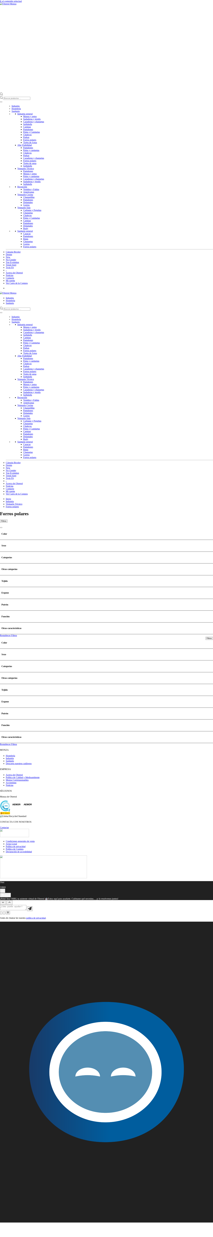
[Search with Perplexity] (8, 912)
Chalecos (27, 134)
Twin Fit (10, 267)
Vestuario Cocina (25, 194)
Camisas (27, 127)
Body (25, 228)
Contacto (10, 278)
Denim (9, 254)
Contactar (4, 827)
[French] (206, 293)
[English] (203, 293)
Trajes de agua (29, 163)
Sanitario (16, 111)
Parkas (26, 137)
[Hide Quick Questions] (3, 902)
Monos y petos (30, 116)
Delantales (28, 202)
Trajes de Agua (30, 142)
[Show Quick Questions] (9, 902)
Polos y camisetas (31, 150)
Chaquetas (28, 213)
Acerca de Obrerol (14, 273)
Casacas (27, 233)
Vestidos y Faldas (31, 189)
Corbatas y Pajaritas (32, 210)
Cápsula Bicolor (13, 252)
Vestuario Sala (23, 207)
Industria (16, 106)
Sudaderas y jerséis (32, 119)
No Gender (11, 259)
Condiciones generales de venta (20, 841)
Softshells (27, 124)
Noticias (9, 275)
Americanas (28, 192)
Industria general (25, 114)
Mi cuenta (10, 280)
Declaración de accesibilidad (19, 851)
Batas (25, 239)
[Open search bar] (1, 94)
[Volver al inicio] (8, 4)
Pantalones (28, 129)
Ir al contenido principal (11, 1)
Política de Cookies (14, 849)
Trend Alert (11, 265)
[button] (106, 1072)
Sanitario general (25, 231)
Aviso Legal (11, 844)
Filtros (3, 521)
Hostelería (16, 108)
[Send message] (30, 908)
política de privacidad (36, 918)
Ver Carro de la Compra (17, 283)
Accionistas (11, 782)
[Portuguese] (208, 293)
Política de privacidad (16, 846)
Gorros (26, 205)
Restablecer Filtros (8, 635)
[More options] (2, 891)
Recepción (22, 187)
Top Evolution (12, 262)
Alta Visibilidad (24, 145)
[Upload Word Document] (4, 912)
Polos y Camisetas (31, 132)
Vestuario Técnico (25, 168)
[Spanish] (211, 293)
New (8, 257)
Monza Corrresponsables (17, 780)
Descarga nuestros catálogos (19, 763)
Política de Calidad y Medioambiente (23, 777)
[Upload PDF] (1, 912)
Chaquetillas (28, 197)
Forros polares (29, 140)
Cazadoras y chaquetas (33, 121)
